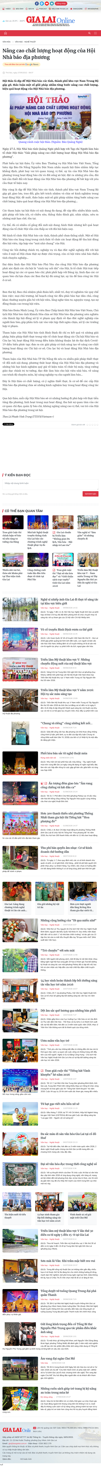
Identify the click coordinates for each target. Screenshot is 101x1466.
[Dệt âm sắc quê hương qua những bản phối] (20, 1020)
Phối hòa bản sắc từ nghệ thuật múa (64, 753)
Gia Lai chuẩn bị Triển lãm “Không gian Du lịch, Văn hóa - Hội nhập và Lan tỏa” (62, 538)
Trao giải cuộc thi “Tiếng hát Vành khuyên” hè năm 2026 (65, 1072)
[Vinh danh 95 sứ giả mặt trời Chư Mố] (82, 1201)
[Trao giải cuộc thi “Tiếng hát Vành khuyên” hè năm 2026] (20, 1080)
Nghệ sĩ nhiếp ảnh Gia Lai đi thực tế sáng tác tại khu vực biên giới (69, 601)
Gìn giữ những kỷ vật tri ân (48, 906)
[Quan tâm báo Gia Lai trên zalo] (42, 4)
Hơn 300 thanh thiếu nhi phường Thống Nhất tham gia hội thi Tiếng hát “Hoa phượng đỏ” (67, 817)
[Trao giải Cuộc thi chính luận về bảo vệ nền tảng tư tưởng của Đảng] (13, 522)
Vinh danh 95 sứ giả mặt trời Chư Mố (80, 1216)
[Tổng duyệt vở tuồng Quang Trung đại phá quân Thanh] (20, 1301)
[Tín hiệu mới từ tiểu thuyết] (16, 1201)
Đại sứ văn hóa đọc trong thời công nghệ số (69, 1164)
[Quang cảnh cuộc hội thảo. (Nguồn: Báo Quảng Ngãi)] (50, 117)
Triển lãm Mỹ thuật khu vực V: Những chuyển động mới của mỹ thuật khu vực (66, 661)
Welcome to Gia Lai (60, 9)
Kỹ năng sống (47, 1397)
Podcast (43, 9)
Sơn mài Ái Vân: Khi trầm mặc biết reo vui (68, 1261)
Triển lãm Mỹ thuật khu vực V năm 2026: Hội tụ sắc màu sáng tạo (67, 692)
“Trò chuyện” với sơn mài (58, 950)
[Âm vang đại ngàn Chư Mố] (20, 1368)
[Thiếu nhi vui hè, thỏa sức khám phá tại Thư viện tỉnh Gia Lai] (13, 560)
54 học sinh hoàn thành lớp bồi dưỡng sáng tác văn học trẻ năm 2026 (69, 982)
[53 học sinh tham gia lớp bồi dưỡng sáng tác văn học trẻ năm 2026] (49, 1201)
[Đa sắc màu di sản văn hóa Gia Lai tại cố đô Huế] (20, 1144)
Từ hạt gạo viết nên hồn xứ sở (60, 1104)
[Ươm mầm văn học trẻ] (20, 1050)
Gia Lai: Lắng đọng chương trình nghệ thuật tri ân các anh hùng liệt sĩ (15, 907)
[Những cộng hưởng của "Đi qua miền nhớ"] (20, 930)
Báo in (31, 9)
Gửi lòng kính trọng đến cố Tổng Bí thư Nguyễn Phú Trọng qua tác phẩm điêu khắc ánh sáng (69, 1328)
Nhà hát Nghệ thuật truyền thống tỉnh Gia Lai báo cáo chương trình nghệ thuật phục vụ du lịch (37, 540)
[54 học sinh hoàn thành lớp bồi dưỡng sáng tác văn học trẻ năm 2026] (20, 990)
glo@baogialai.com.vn (18, 1443)
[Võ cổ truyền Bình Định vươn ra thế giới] (20, 639)
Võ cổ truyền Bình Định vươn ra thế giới (66, 629)
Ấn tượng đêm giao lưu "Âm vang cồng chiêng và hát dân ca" (66, 785)
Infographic (93, 9)
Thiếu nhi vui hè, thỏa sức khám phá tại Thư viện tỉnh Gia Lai (12, 575)
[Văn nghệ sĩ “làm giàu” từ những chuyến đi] (88, 522)
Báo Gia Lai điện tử (50, 21)
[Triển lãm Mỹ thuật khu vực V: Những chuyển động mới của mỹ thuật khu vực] (20, 669)
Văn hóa (6, 42)
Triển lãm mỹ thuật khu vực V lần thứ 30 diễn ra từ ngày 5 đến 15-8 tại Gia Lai (67, 1232)
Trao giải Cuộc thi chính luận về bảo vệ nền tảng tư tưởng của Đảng (11, 537)
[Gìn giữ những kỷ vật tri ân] (49, 891)
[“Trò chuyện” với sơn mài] (20, 960)
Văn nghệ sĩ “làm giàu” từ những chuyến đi (86, 535)
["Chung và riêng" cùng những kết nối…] (20, 733)
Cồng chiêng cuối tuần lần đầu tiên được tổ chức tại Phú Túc (36, 575)
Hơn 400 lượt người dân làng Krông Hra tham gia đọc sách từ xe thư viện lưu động (81, 907)
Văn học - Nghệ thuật (25, 42)
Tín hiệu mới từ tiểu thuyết (15, 1216)
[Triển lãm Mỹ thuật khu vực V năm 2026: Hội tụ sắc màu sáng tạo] (20, 700)
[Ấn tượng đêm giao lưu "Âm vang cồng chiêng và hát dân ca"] (20, 793)
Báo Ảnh (19, 9)
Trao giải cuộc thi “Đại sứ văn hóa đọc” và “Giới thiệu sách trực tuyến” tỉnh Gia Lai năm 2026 (62, 578)
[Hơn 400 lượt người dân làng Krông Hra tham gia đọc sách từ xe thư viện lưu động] (82, 891)
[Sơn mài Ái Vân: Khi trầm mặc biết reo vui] (20, 1271)
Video (8, 9)
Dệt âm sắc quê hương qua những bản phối (68, 1010)
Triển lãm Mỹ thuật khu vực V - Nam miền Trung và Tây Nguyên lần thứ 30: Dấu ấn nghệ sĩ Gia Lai (87, 578)
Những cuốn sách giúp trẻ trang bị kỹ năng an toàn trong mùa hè (68, 1390)
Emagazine (77, 9)
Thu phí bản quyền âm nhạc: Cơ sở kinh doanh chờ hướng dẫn (66, 849)
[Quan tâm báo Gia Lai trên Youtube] (47, 4)
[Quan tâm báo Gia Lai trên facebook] (37, 4)
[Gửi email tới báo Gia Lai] (52, 4)
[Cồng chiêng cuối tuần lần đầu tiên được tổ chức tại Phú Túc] (38, 560)
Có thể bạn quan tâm (24, 511)
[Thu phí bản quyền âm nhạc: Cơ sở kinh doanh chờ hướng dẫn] (20, 858)
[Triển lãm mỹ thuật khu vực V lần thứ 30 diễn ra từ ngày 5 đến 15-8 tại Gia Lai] (20, 1241)
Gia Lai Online (16, 1429)
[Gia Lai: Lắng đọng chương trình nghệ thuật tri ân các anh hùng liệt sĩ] (16, 891)
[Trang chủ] (5, 33)
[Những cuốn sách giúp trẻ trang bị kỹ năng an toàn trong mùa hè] (20, 1398)
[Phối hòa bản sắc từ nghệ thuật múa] (20, 763)
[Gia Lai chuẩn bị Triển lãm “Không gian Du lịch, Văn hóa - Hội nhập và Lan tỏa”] (63, 522)
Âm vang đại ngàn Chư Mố (58, 1358)
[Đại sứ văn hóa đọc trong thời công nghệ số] (20, 1174)
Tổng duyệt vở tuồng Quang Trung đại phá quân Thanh (68, 1293)
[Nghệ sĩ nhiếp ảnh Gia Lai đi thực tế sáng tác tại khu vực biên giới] (20, 609)
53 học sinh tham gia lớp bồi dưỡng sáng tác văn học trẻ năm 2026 (49, 1217)
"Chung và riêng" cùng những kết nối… (67, 723)
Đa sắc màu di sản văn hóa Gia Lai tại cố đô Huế (68, 1136)
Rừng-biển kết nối (48, 758)
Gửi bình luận (90, 494)
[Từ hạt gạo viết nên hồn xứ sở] (20, 1114)
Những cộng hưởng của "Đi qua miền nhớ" (69, 920)
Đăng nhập (61, 3)
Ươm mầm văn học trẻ (55, 1040)
